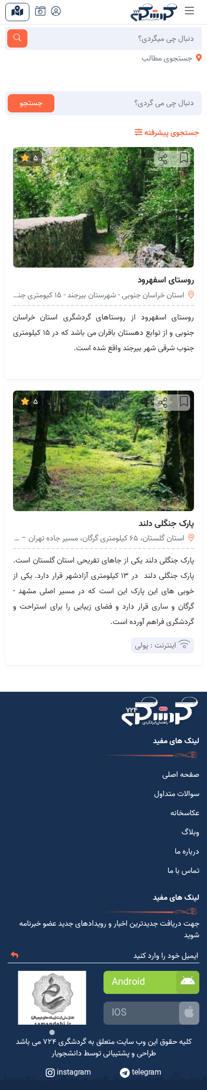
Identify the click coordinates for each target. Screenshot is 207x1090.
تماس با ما (183, 871)
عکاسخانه (184, 813)
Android (128, 982)
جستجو (31, 103)
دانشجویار (67, 1053)
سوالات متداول (176, 794)
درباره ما (187, 851)
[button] (162, 159)
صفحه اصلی (180, 775)
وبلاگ (190, 832)
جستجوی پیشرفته (170, 133)
